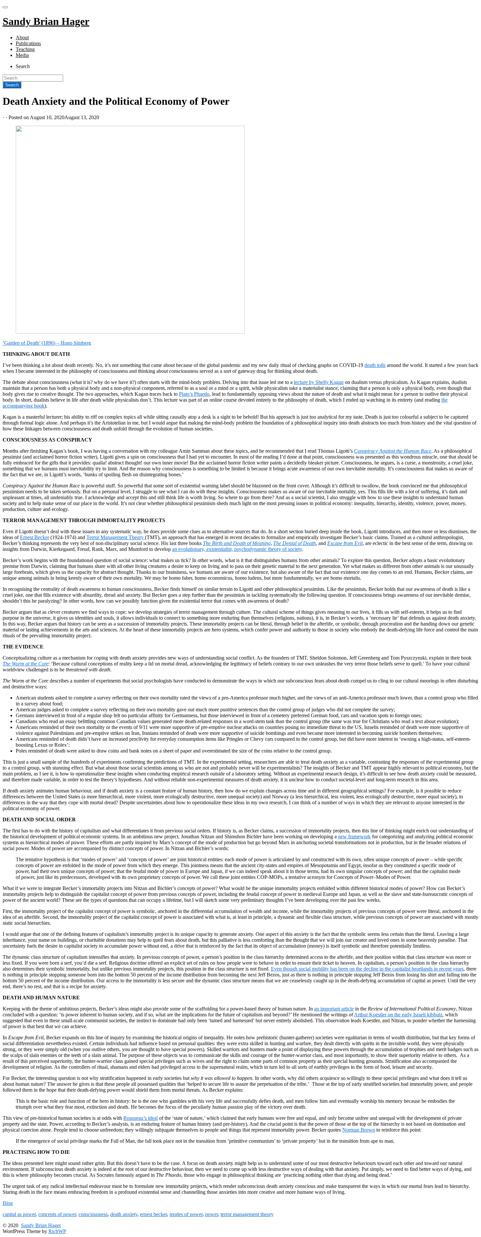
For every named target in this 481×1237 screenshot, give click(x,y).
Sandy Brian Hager (41, 1225)
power (211, 1214)
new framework (354, 836)
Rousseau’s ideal (140, 1118)
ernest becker (153, 1214)
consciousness (93, 1214)
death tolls (375, 365)
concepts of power (57, 1214)
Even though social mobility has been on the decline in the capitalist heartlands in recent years (367, 969)
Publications (28, 43)
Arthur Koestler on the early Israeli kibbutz (398, 1014)
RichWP (57, 1231)
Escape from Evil (345, 543)
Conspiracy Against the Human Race (392, 451)
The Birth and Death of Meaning (237, 543)
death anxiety (123, 1214)
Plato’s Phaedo (194, 394)
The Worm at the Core (25, 663)
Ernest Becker (34, 537)
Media (22, 55)
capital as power (19, 1214)
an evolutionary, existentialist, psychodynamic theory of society (237, 549)
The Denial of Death (294, 543)
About (22, 37)
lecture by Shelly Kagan (319, 382)
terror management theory (247, 1214)
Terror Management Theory (115, 537)
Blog (8, 1203)
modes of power (186, 1214)
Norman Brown (358, 1130)
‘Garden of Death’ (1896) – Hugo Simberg (47, 343)
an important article (334, 1008)
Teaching (25, 49)
